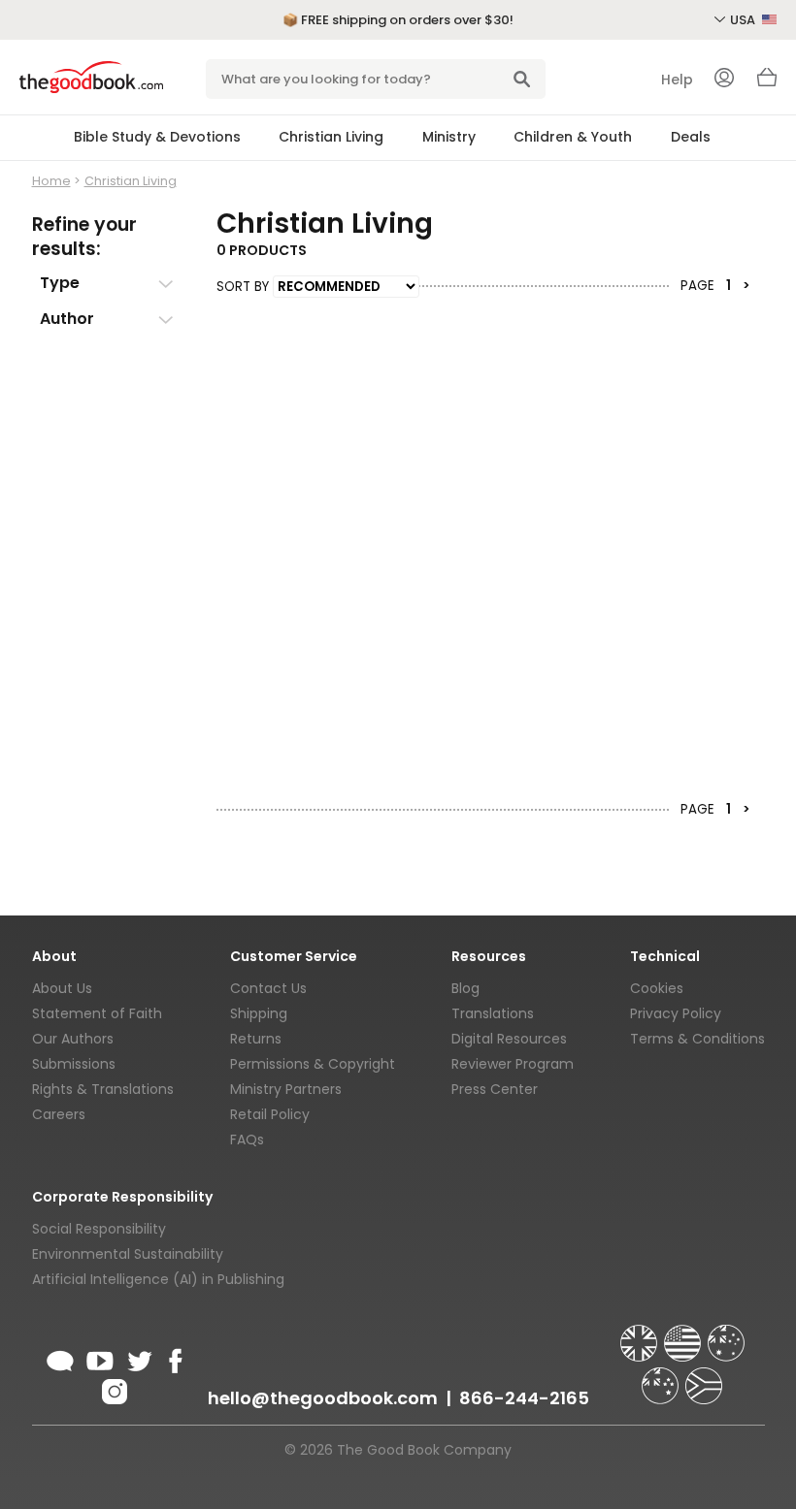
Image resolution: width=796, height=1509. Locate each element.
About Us (62, 988)
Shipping (258, 1013)
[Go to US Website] (684, 1334)
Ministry (449, 136)
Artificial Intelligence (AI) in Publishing (158, 1279)
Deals (691, 136)
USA (744, 20)
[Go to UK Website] (640, 1334)
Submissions (74, 1064)
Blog (465, 988)
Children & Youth (573, 136)
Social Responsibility (99, 1228)
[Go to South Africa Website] (703, 1377)
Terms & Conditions (697, 1038)
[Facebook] (172, 1357)
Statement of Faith (97, 1013)
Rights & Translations (103, 1089)
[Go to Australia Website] (726, 1334)
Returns (256, 1038)
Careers (58, 1114)
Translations (492, 1013)
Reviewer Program (512, 1064)
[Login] (724, 79)
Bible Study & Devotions (157, 136)
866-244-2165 (524, 1398)
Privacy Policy (675, 1013)
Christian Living (331, 136)
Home (51, 181)
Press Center (494, 1089)
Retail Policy (270, 1114)
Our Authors (73, 1038)
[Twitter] (137, 1357)
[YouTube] (100, 1357)
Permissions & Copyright (312, 1064)
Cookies (656, 988)
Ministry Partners (286, 1089)
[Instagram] (112, 1388)
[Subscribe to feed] (60, 1357)
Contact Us (268, 988)
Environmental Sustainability (127, 1254)
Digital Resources (509, 1038)
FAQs (247, 1139)
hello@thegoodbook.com (323, 1398)
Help (677, 79)
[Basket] (767, 82)
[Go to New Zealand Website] (662, 1377)
